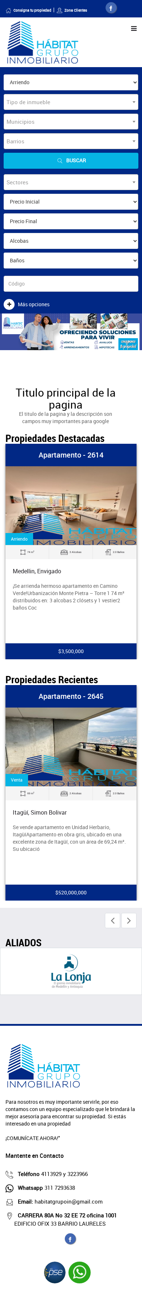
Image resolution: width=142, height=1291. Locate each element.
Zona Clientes (75, 10)
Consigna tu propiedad (32, 10)
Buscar (76, 160)
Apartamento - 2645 (71, 696)
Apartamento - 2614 (71, 455)
